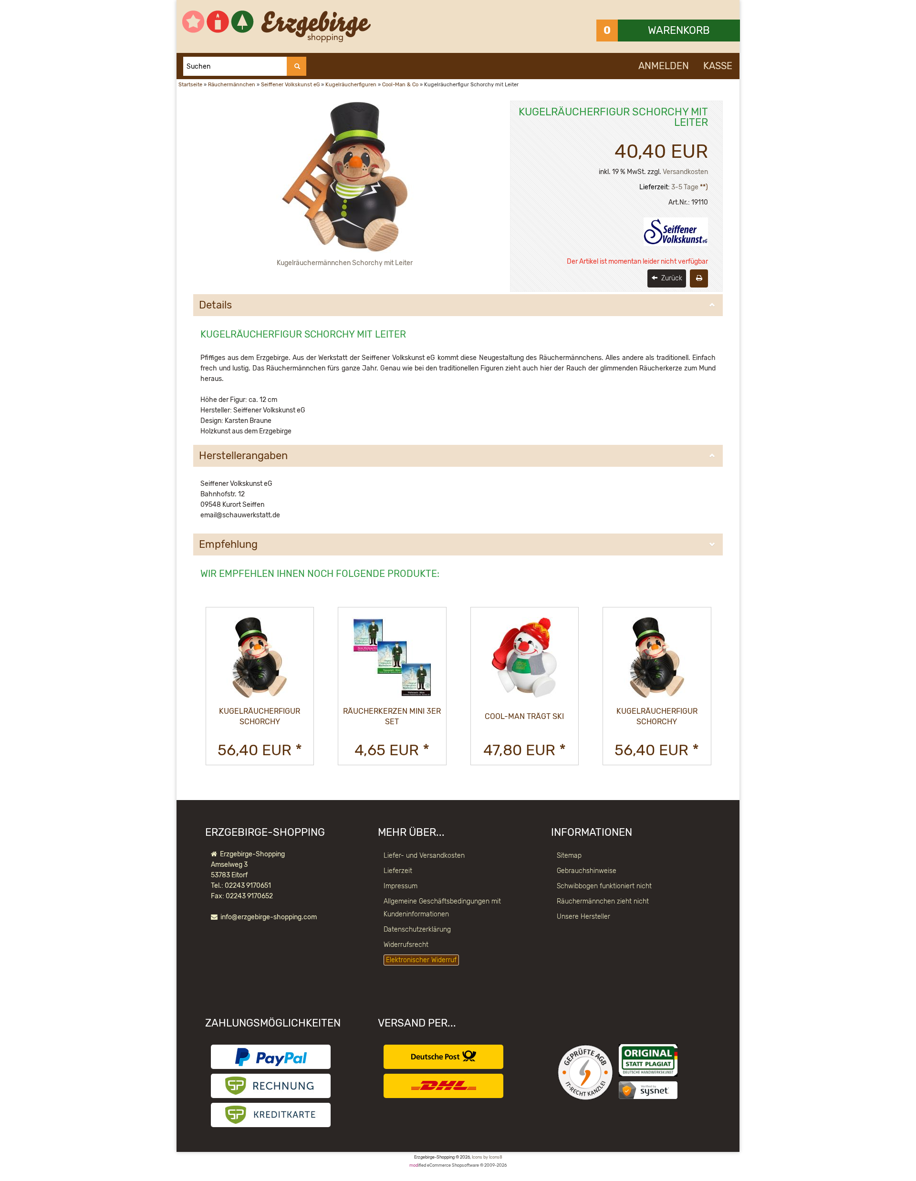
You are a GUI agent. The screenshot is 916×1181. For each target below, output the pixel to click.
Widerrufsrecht (406, 945)
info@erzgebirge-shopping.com (268, 917)
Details (215, 305)
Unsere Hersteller (583, 917)
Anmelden (663, 66)
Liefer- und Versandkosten (424, 856)
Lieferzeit (398, 871)
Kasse (717, 66)
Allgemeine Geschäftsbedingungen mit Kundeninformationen (442, 907)
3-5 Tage (684, 187)
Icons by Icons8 (487, 1157)
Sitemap (569, 856)
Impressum (400, 886)
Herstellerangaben (243, 456)
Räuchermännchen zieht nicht (603, 901)
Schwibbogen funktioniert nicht (604, 886)
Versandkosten (685, 172)
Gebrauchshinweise (586, 871)
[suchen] (296, 66)
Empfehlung (228, 544)
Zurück (670, 278)
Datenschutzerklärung (417, 929)
